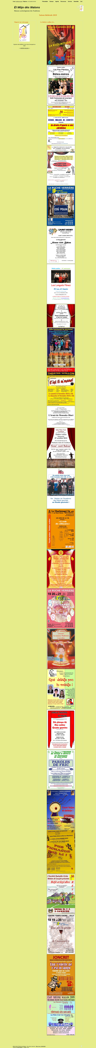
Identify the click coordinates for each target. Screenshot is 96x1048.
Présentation (45, 1)
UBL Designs (20, 1047)
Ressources (63, 1)
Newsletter (76, 1)
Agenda (57, 1)
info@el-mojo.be (19, 1)
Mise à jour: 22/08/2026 (40, 1046)
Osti (81, 1)
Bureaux (51, 1)
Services (70, 1)
